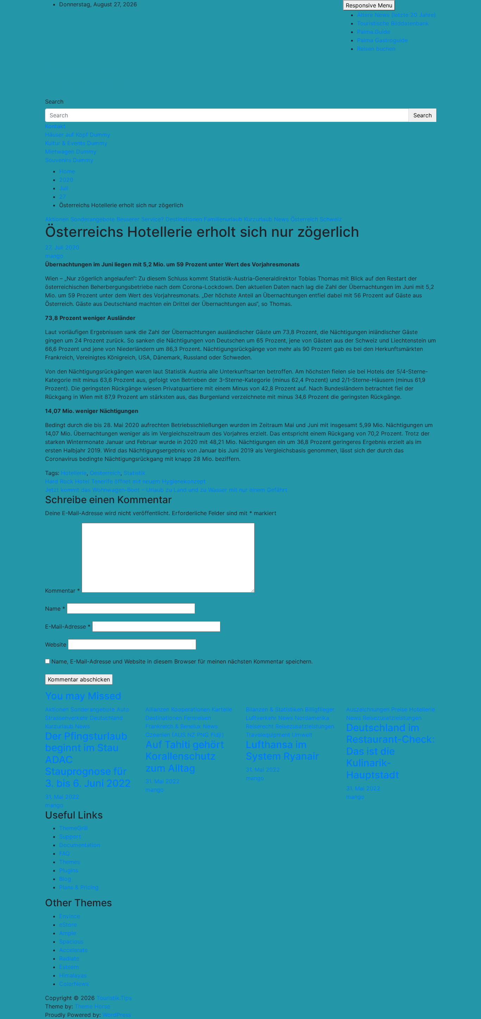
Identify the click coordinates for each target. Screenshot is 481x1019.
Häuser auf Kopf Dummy (77, 134)
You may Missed (83, 696)
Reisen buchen (376, 48)
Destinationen (183, 219)
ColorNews (74, 983)
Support (70, 836)
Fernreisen (197, 717)
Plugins (68, 870)
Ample (67, 933)
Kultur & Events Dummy (76, 143)
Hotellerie (74, 472)
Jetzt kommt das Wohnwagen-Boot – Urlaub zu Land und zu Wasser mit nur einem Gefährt (166, 489)
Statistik (134, 472)
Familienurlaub (223, 219)
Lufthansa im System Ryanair (282, 750)
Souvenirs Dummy (69, 159)
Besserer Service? (140, 219)
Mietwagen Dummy (70, 151)
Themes (69, 861)
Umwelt (302, 734)
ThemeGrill (73, 828)
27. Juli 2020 (62, 247)
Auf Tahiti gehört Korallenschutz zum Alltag (184, 756)
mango (54, 255)
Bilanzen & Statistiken (274, 709)
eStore (68, 924)
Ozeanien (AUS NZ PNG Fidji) (184, 734)
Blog (65, 878)
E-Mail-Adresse (67, 626)
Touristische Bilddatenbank (393, 23)
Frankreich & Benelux (173, 726)
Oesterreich (105, 472)
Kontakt (55, 126)
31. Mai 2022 (62, 796)
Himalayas (73, 975)
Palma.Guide (373, 31)
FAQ (64, 853)
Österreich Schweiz (316, 219)
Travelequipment (268, 734)
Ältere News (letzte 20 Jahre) (396, 14)
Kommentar (62, 590)
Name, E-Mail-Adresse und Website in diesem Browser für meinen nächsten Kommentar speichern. (182, 661)
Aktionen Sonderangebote (80, 219)
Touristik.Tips (81, 69)
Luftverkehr (261, 717)
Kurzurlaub (258, 219)
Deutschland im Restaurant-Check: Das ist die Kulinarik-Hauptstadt (390, 751)
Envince (69, 916)
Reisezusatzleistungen (304, 726)
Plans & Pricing (79, 887)
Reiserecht (260, 726)
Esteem (69, 966)
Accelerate (73, 949)
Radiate (69, 958)
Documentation (79, 844)
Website (55, 644)
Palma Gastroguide (382, 40)
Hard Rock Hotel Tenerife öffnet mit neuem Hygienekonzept (125, 481)
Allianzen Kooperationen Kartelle (188, 709)
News (281, 219)
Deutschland (106, 717)
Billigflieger (320, 709)
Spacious (71, 941)
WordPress (116, 1014)
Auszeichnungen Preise (376, 709)
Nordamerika (312, 717)
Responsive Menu (369, 5)
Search (54, 101)
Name (55, 608)
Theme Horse (92, 1006)
